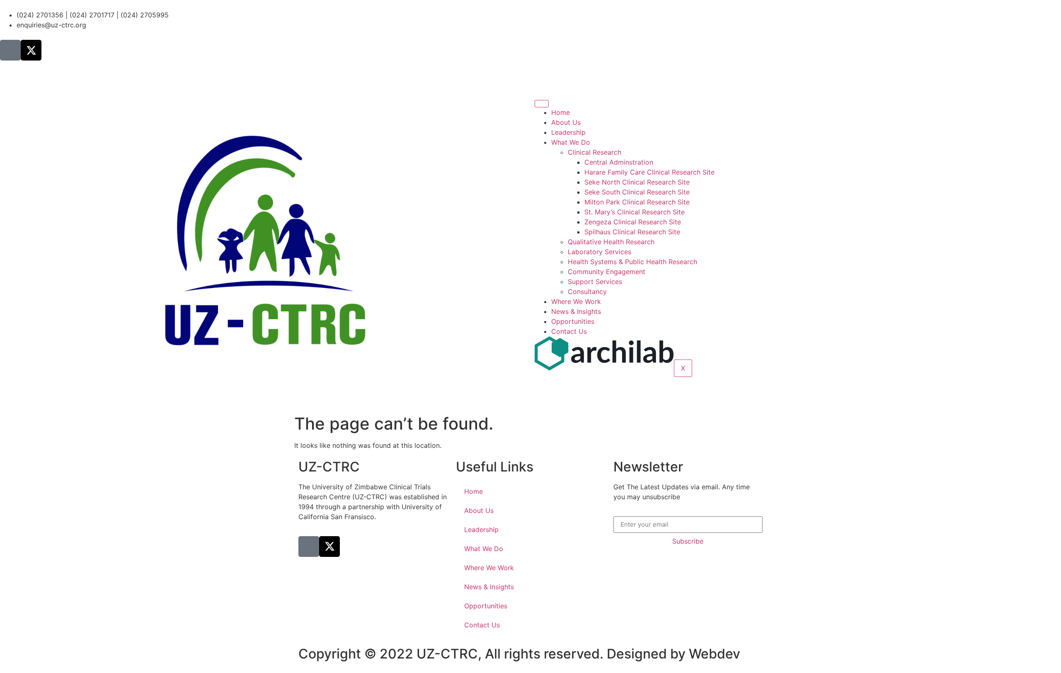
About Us (566, 122)
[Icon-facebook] (10, 50)
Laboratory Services (599, 252)
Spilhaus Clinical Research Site (632, 232)
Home (560, 112)
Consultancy (587, 291)
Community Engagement (606, 271)
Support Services (595, 281)
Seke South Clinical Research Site (637, 192)
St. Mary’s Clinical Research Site (634, 212)
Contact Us (569, 331)
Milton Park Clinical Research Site (637, 202)
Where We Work (576, 301)
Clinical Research (594, 152)
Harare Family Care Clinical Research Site (649, 172)
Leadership (568, 132)
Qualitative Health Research (611, 242)
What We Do (570, 142)
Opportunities (572, 321)
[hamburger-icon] (542, 103)
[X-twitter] (31, 50)
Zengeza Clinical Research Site (632, 222)
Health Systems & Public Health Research (632, 262)
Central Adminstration (618, 162)
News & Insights (576, 311)
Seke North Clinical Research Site (637, 182)
